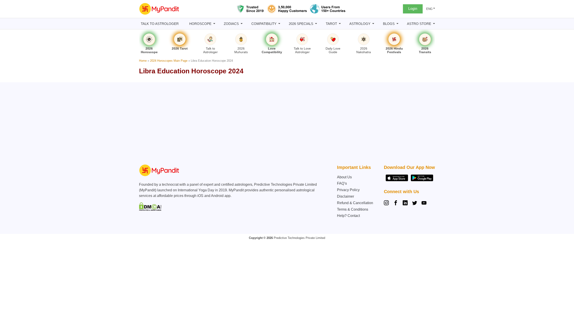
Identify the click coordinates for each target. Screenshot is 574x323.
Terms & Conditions (352, 209)
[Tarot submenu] (340, 24)
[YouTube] (424, 203)
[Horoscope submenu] (214, 24)
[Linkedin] (405, 203)
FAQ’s (342, 183)
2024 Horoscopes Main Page (168, 60)
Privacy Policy (348, 190)
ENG (429, 9)
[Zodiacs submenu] (242, 24)
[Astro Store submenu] (434, 24)
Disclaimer (345, 196)
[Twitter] (414, 203)
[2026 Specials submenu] (316, 24)
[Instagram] (387, 203)
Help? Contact (348, 216)
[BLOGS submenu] (397, 24)
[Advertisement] (285, 124)
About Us (344, 177)
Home (143, 60)
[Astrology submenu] (373, 24)
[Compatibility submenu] (279, 24)
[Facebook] (395, 203)
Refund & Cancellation (355, 203)
